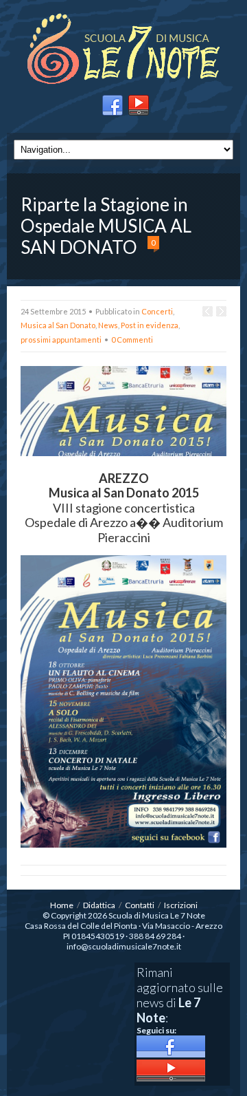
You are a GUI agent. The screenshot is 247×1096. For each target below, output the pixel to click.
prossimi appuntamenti (61, 339)
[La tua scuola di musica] (123, 49)
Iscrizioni (181, 905)
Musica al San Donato (58, 325)
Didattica (99, 905)
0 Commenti (132, 339)
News (108, 325)
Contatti (139, 905)
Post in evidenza (149, 325)
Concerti (157, 311)
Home (61, 905)
